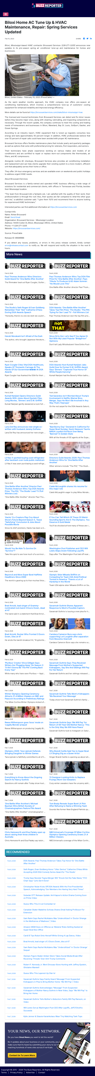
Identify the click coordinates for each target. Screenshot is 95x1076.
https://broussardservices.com (63, 207)
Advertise (30, 1072)
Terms (4, 1072)
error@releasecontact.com (16, 245)
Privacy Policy (16, 1072)
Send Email (15, 217)
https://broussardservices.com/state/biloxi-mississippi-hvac (56, 112)
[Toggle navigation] (5, 14)
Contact (41, 1072)
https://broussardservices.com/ (26, 228)
